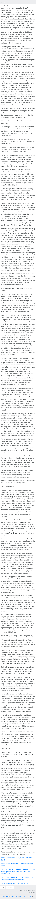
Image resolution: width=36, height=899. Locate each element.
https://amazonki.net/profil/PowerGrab (15, 883)
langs (17, 896)
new (2, 896)
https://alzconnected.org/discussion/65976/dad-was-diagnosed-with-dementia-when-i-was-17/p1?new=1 (18, 871)
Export (9, 888)
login (29, 896)
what (7, 896)
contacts (23, 896)
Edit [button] (2, 888)
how (12, 896)
